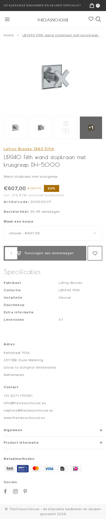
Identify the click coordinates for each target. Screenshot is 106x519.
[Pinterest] (25, 491)
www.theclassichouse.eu (24, 418)
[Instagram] (15, 491)
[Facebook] (5, 491)
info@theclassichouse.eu (25, 403)
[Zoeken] (98, 19)
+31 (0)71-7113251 (18, 396)
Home (9, 35)
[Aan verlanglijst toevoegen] (95, 253)
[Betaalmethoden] (10, 468)
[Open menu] (7, 19)
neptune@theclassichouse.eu (28, 410)
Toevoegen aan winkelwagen (49, 253)
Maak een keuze (19, 221)
